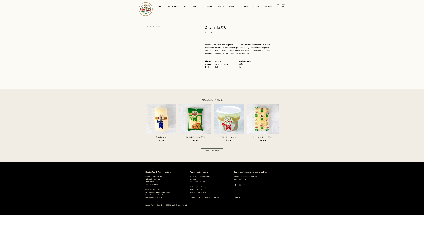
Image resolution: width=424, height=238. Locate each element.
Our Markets (208, 6)
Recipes (221, 6)
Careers (256, 6)
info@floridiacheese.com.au (245, 176)
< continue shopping (152, 26)
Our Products (173, 6)
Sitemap (237, 197)
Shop (185, 6)
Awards (232, 6)
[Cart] (283, 6)
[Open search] (278, 6)
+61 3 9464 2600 (241, 179)
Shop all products (212, 151)
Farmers (195, 6)
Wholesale (268, 6)
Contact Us (244, 6)
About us (159, 6)
